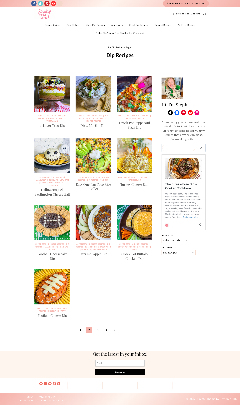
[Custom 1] (60, 3)
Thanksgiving (135, 180)
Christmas (56, 115)
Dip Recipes (130, 118)
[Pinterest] (47, 3)
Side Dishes (73, 25)
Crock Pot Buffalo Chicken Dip (134, 256)
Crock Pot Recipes (138, 25)
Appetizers (117, 25)
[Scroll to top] (233, 394)
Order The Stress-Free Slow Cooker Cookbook (120, 33)
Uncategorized (56, 182)
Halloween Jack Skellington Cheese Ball (52, 191)
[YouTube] (53, 3)
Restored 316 (228, 399)
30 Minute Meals (85, 177)
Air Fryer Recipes (186, 25)
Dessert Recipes (163, 25)
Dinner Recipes (52, 25)
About (30, 397)
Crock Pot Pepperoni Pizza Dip (134, 125)
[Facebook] (34, 3)
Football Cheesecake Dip (52, 256)
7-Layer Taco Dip (52, 125)
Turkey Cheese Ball (134, 184)
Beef (98, 177)
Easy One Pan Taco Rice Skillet (93, 186)
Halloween (40, 180)
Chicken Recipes (140, 244)
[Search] (201, 148)
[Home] (108, 47)
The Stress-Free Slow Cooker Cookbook (41, 400)
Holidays (52, 118)
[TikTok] (40, 3)
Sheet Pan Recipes (95, 25)
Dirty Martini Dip (93, 125)
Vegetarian (52, 121)
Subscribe (120, 372)
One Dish (104, 180)
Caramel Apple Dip (93, 254)
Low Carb (64, 180)
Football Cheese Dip (52, 315)
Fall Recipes (50, 247)
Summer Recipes (93, 121)
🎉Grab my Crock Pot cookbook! (185, 3)
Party (62, 118)
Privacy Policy (47, 397)
